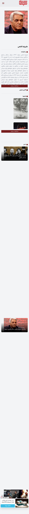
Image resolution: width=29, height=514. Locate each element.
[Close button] (28, 497)
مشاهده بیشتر (14, 86)
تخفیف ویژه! (8, 506)
